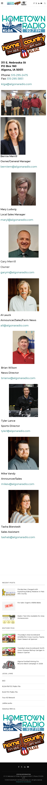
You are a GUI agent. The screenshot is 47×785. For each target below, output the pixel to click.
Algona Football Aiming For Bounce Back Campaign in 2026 (30, 662)
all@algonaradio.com (15, 325)
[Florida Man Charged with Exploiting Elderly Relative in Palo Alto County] (8, 592)
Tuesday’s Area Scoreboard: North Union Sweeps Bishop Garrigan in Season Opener (30, 650)
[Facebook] (18, 767)
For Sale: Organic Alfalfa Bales (29, 603)
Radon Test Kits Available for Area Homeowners (30, 617)
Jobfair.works (7, 703)
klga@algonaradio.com (16, 84)
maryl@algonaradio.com (17, 219)
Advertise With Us (8, 709)
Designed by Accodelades (23, 782)
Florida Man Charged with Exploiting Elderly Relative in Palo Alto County (30, 591)
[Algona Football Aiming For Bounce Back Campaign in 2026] (8, 664)
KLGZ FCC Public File (10, 692)
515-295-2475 (19, 75)
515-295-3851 (15, 78)
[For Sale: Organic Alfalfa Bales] (8, 606)
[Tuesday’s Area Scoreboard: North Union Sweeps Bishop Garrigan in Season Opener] (8, 651)
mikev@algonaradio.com (17, 484)
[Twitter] (36, 3)
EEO (3, 681)
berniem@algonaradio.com (19, 166)
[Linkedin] (38, 3)
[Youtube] (41, 3)
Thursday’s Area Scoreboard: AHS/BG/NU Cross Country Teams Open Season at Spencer (30, 637)
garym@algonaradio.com (17, 272)
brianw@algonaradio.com (18, 378)
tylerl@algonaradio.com (15, 431)
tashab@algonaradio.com (18, 537)
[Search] (45, 3)
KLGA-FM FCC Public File (11, 686)
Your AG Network (8, 698)
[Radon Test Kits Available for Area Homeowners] (8, 619)
